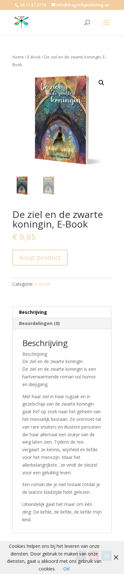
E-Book (34, 57)
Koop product (40, 257)
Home (18, 57)
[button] (101, 83)
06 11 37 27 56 (33, 5)
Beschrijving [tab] (33, 312)
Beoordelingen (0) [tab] (39, 323)
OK (66, 569)
